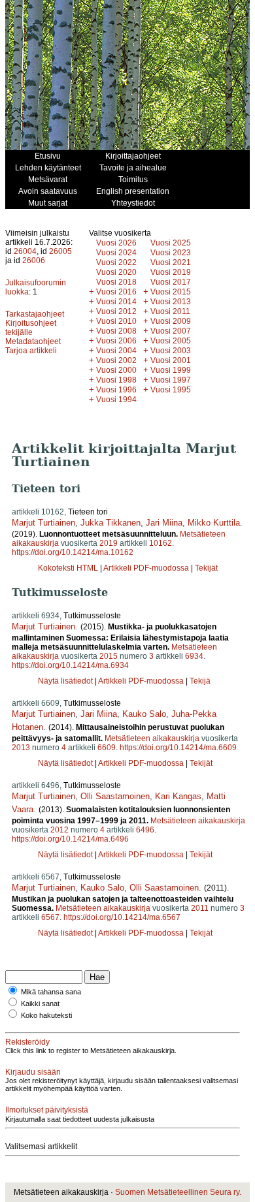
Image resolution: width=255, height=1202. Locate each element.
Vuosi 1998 (116, 380)
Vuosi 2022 (116, 262)
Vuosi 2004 (116, 350)
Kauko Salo (144, 714)
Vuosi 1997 (170, 380)
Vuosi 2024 (116, 252)
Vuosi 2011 (170, 311)
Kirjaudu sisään (33, 1072)
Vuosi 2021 (170, 262)
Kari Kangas (178, 796)
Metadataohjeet (33, 341)
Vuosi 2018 (116, 282)
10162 (160, 543)
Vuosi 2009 (170, 321)
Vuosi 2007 (170, 331)
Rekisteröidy (27, 1042)
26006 (33, 260)
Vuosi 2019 (170, 272)
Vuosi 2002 (116, 360)
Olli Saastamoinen (115, 796)
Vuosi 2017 (170, 282)
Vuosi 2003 (170, 350)
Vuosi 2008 (116, 331)
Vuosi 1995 (170, 389)
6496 (145, 829)
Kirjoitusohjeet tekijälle (30, 328)
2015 (108, 656)
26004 (25, 251)
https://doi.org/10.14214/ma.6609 (178, 747)
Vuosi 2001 (170, 360)
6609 (106, 747)
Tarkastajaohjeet (34, 314)
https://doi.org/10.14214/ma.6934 (70, 665)
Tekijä (200, 681)
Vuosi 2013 (170, 301)
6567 (50, 917)
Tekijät (206, 568)
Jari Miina (164, 523)
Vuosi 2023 (170, 252)
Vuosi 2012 (116, 311)
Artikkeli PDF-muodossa (146, 568)
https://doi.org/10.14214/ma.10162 (72, 552)
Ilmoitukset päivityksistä (46, 1110)
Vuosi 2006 (116, 340)
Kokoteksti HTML (69, 568)
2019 (108, 543)
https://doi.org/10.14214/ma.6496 (70, 839)
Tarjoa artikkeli (31, 350)
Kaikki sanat (40, 1003)
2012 (59, 829)
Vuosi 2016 (116, 291)
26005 (60, 251)
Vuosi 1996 (116, 389)
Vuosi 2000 (116, 370)
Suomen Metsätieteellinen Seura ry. (178, 1192)
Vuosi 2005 (170, 340)
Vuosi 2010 (116, 321)
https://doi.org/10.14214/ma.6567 (121, 917)
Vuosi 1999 (170, 370)
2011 (200, 908)
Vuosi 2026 (116, 242)
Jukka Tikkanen (110, 523)
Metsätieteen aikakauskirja (152, 738)
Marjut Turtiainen (43, 523)
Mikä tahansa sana (51, 992)
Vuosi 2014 (116, 301)
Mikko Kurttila (214, 523)
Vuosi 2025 (170, 242)
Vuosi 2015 (170, 291)
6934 (194, 656)
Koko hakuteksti (46, 1015)
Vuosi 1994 (116, 399)
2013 (21, 747)
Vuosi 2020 (116, 272)
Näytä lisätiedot (66, 681)
